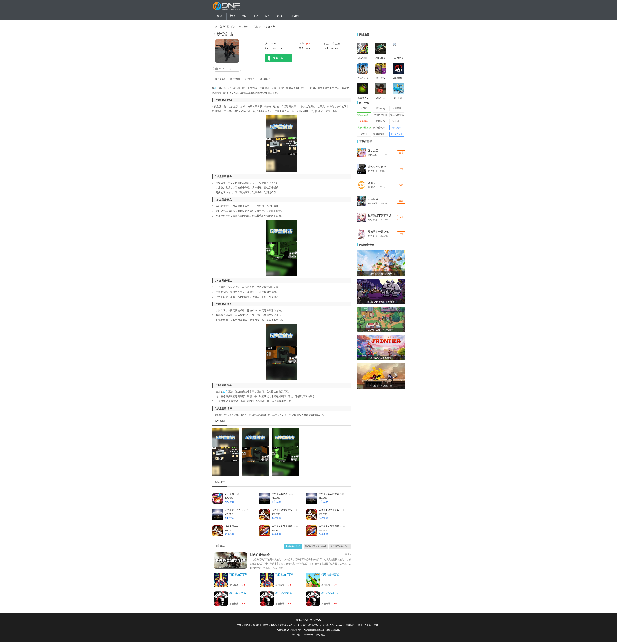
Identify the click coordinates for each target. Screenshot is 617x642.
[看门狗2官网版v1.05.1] (267, 599)
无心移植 (364, 121)
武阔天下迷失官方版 (284, 510)
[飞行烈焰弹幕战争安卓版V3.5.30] (267, 580)
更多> (348, 554)
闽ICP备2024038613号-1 (303, 634)
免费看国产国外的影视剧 (385, 127)
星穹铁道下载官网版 (379, 215)
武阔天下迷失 (234, 526)
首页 (233, 26)
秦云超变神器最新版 (285, 526)
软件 (267, 15)
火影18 (364, 134)
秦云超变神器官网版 (332, 526)
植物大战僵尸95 (381, 134)
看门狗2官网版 (283, 593)
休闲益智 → (258, 26)
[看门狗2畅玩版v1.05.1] (313, 599)
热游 (244, 15)
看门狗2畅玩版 (329, 593)
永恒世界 (373, 199)
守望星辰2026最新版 (331, 494)
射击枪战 (233, 585)
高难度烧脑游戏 (365, 115)
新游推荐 (250, 79)
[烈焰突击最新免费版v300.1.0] (313, 580)
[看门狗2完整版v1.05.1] (221, 599)
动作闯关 (279, 585)
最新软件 (372, 187)
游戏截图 (235, 79)
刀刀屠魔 (232, 494)
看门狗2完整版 (237, 593)
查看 (401, 152)
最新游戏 (243, 26)
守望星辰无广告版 (236, 510)
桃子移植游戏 (364, 127)
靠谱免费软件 (380, 115)
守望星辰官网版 (282, 494)
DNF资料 (293, 15)
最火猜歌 (396, 127)
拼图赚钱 (380, 121)
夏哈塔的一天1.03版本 (380, 231)
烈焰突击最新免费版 (330, 574)
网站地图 (320, 634)
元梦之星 (373, 150)
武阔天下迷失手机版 (331, 510)
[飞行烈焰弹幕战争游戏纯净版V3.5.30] (221, 580)
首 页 (219, 15)
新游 (232, 15)
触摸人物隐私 (397, 115)
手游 (255, 15)
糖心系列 (396, 121)
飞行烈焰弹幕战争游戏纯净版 (238, 574)
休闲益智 (276, 501)
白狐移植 (396, 108)
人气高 (364, 108)
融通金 (372, 183)
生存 (225, 391)
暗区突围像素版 (377, 166)
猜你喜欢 (265, 79)
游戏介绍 (220, 79)
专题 (279, 15)
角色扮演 (229, 501)
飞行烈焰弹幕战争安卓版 (284, 574)
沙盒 (216, 88)
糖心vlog (380, 108)
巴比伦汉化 (396, 134)
